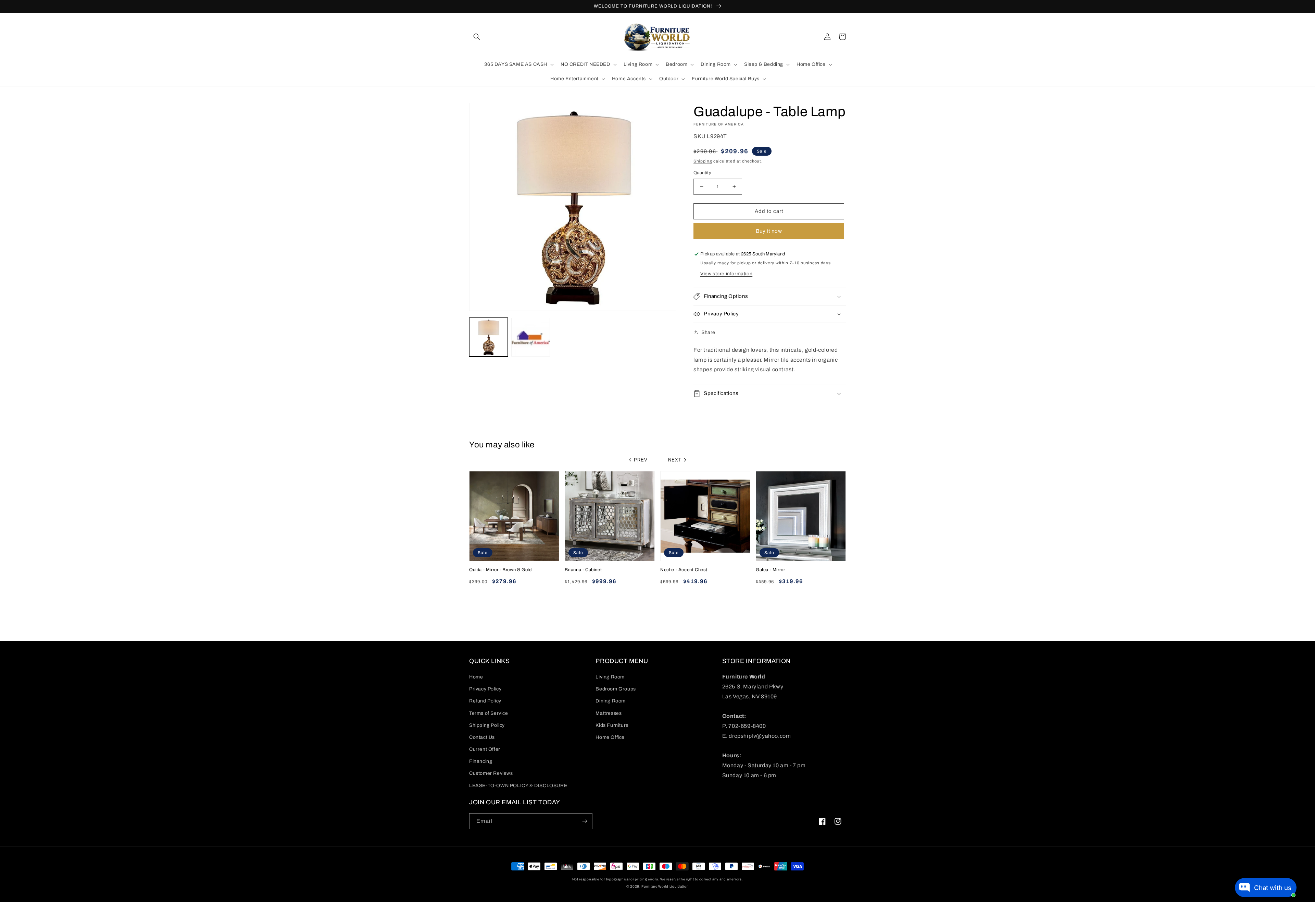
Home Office (610, 737)
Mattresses (609, 713)
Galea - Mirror (770, 569)
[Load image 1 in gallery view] (488, 337)
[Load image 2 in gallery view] (530, 337)
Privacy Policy (485, 688)
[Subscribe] (584, 821)
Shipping (702, 161)
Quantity (702, 172)
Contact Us (482, 737)
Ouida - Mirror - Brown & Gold (500, 569)
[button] (476, 36)
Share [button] (708, 332)
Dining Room (611, 700)
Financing (480, 761)
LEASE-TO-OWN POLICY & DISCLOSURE (518, 785)
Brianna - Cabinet (583, 569)
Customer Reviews (491, 773)
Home (476, 676)
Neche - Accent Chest (683, 569)
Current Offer (484, 749)
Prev (641, 459)
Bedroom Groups (616, 688)
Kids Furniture (612, 725)
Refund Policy (485, 700)
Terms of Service (488, 713)
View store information (726, 273)
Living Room (610, 676)
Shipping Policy (487, 725)
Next (674, 459)
